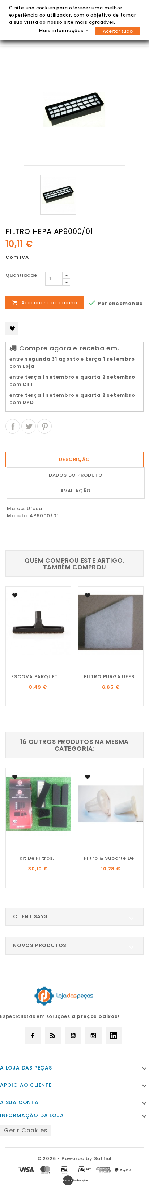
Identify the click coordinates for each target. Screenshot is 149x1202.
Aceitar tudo (118, 31)
